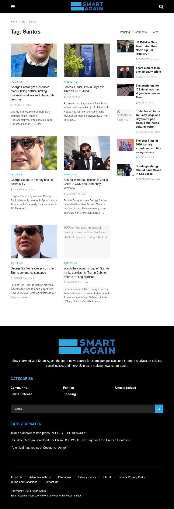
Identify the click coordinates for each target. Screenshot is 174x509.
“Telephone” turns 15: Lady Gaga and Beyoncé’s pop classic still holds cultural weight (148, 118)
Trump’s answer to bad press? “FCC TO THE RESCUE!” (48, 433)
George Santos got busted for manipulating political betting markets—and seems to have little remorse (32, 93)
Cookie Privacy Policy (132, 477)
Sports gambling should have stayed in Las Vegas (148, 170)
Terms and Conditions (24, 482)
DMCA (107, 477)
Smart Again (39, 490)
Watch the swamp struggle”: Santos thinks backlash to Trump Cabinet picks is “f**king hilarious (86, 272)
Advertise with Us (40, 477)
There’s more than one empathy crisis (148, 69)
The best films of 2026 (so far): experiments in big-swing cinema (148, 146)
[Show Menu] (13, 6)
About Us (16, 477)
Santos (33, 21)
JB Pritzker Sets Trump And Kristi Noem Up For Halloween (147, 48)
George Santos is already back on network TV (32, 182)
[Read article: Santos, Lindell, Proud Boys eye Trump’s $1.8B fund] (87, 60)
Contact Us (51, 482)
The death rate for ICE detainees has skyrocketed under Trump (148, 91)
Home (14, 21)
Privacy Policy (87, 477)
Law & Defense (21, 394)
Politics (17, 81)
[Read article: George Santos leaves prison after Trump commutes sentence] (34, 241)
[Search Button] (161, 6)
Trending (71, 81)
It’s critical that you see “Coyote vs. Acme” (39, 447)
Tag (23, 21)
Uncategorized (125, 387)
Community (19, 387)
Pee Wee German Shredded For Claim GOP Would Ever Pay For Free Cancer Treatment (70, 440)
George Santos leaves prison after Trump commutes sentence (33, 270)
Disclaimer (64, 477)
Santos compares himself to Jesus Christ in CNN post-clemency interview (86, 184)
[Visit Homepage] (87, 6)
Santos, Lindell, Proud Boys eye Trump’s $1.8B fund (84, 89)
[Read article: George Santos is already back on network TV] (34, 153)
